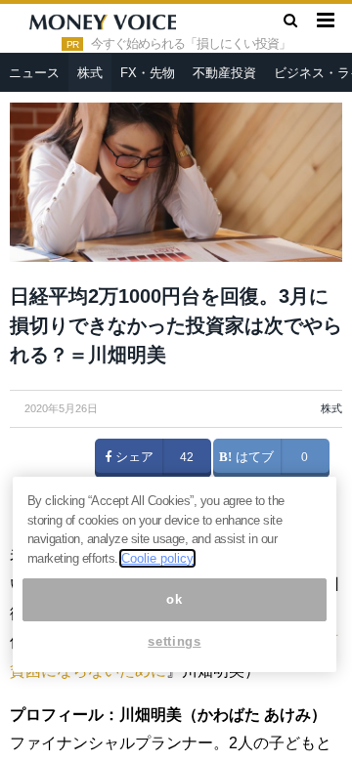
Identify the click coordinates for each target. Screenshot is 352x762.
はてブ (253, 457)
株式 (90, 72)
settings (174, 641)
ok (174, 599)
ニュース (34, 72)
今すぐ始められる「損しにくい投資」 (190, 44)
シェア (132, 457)
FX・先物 (147, 72)
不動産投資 (224, 72)
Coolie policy (157, 558)
